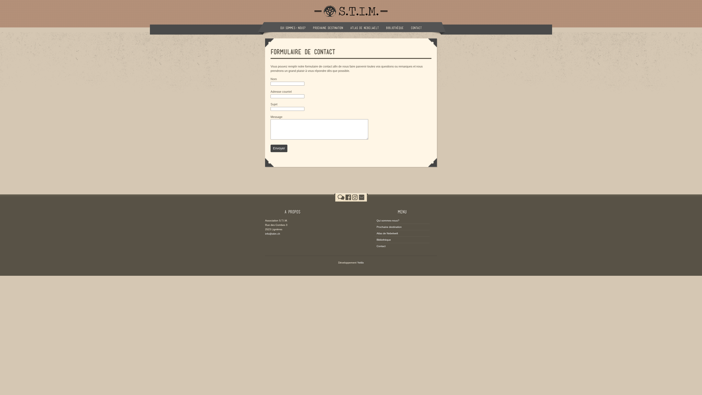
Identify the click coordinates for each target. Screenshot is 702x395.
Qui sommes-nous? (293, 27)
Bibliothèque (395, 27)
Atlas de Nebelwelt (364, 27)
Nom (274, 79)
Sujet (274, 104)
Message (276, 116)
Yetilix (360, 262)
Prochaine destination (328, 27)
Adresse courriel (281, 91)
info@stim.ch (272, 233)
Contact (416, 27)
